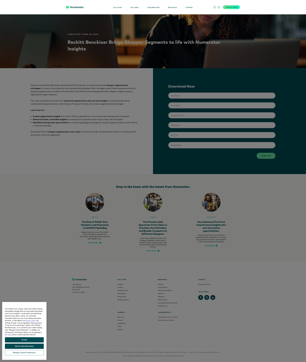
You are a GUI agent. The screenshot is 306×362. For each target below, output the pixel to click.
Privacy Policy (31, 320)
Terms (10, 335)
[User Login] (214, 7)
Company (189, 7)
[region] (24, 331)
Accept (24, 340)
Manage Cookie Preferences (24, 353)
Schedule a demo (231, 7)
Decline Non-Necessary (24, 346)
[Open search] (219, 7)
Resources (172, 7)
